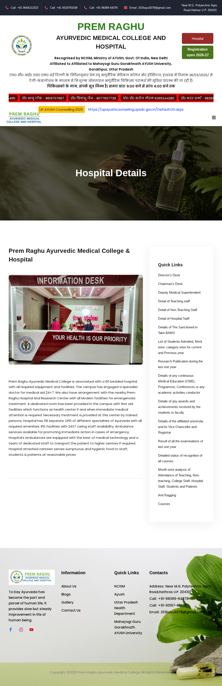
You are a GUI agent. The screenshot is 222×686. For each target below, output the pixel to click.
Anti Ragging (167, 495)
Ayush (119, 594)
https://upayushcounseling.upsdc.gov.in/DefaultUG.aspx (136, 109)
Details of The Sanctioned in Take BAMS (178, 330)
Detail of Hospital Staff (173, 318)
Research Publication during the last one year (180, 364)
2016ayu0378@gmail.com (182, 612)
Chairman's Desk (170, 284)
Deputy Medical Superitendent (179, 292)
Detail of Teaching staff (174, 301)
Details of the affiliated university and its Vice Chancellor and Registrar (180, 426)
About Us (69, 586)
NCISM (119, 586)
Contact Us (71, 610)
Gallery (67, 602)
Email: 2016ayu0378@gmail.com (150, 7)
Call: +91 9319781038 (63, 7)
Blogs (66, 594)
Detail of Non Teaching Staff (177, 310)
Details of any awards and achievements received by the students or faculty (179, 406)
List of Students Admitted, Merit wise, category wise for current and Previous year (180, 347)
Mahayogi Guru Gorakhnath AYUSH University (128, 627)
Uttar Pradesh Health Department (126, 608)
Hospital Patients (196, 40)
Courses (164, 504)
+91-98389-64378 (173, 598)
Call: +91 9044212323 (24, 7)
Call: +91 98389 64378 (103, 7)
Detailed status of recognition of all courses (180, 458)
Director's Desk (169, 275)
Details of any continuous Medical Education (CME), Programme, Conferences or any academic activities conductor (181, 384)
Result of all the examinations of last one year (180, 444)
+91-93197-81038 (172, 605)
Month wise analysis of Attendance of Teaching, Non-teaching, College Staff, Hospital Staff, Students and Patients (180, 478)
